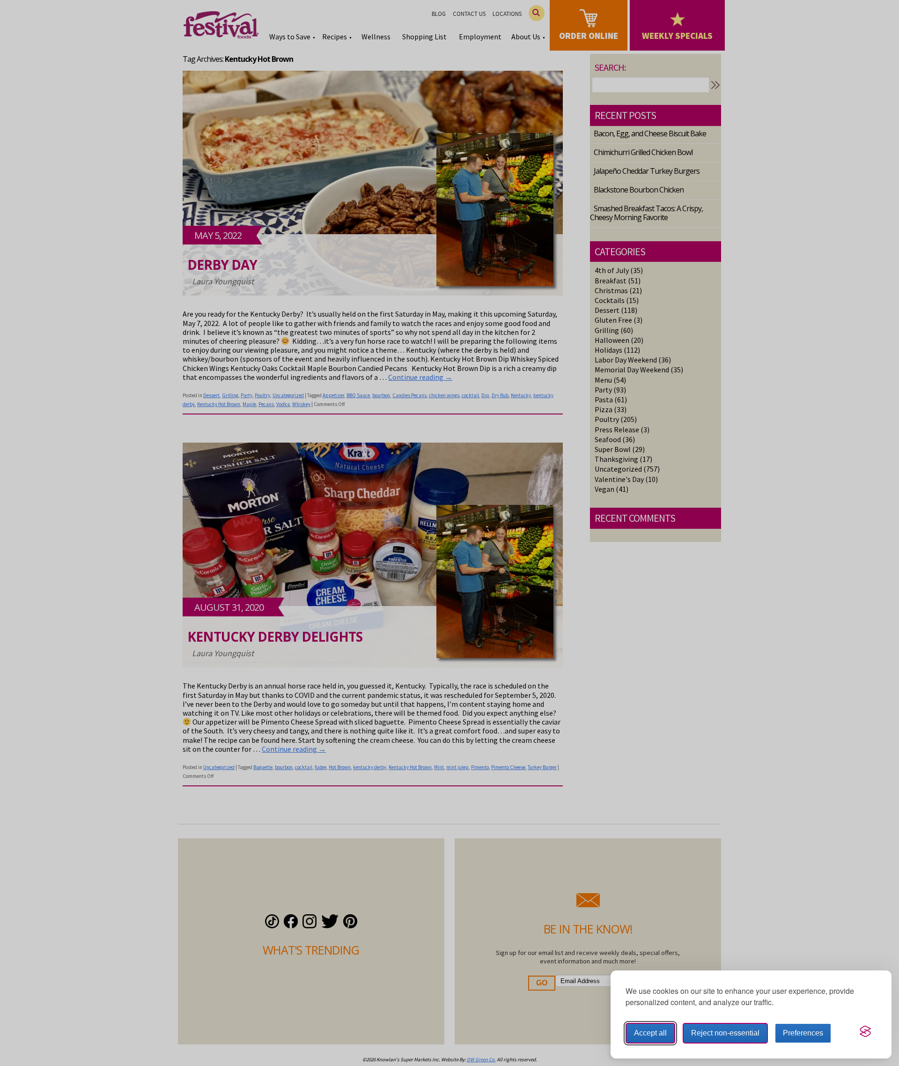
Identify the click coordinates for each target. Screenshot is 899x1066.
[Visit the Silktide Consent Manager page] (865, 1031)
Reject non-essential (725, 1033)
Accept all (650, 1033)
